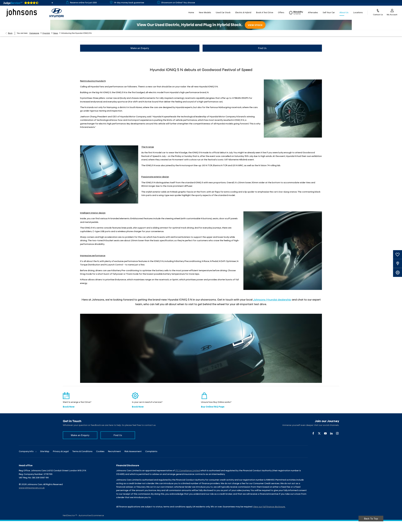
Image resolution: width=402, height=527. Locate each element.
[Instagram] (337, 433)
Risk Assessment (133, 451)
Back (10, 33)
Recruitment (114, 451)
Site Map (44, 451)
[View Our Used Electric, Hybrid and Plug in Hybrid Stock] (201, 25)
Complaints (151, 451)
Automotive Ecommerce (91, 515)
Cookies (100, 451)
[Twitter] (319, 433)
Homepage (34, 33)
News (55, 33)
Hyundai (46, 33)
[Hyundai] (56, 12)
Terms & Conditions (82, 451)
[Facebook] (313, 433)
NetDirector (69, 515)
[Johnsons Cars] (21, 13)
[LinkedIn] (331, 433)
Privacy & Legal (61, 451)
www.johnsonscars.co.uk (32, 488)
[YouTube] (325, 433)
